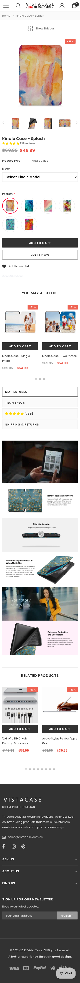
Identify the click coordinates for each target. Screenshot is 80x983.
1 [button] (36, 379)
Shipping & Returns (22, 424)
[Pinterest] (24, 846)
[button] (11, 143)
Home (6, 15)
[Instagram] (15, 846)
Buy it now (40, 255)
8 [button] (54, 769)
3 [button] (44, 379)
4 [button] (38, 769)
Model (6, 168)
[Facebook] (5, 846)
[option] (40, 75)
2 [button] (40, 379)
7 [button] (50, 769)
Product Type (11, 161)
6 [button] (46, 769)
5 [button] (42, 769)
